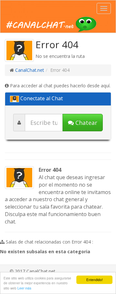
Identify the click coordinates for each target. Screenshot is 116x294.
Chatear (85, 122)
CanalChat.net (29, 70)
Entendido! (94, 279)
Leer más (24, 288)
